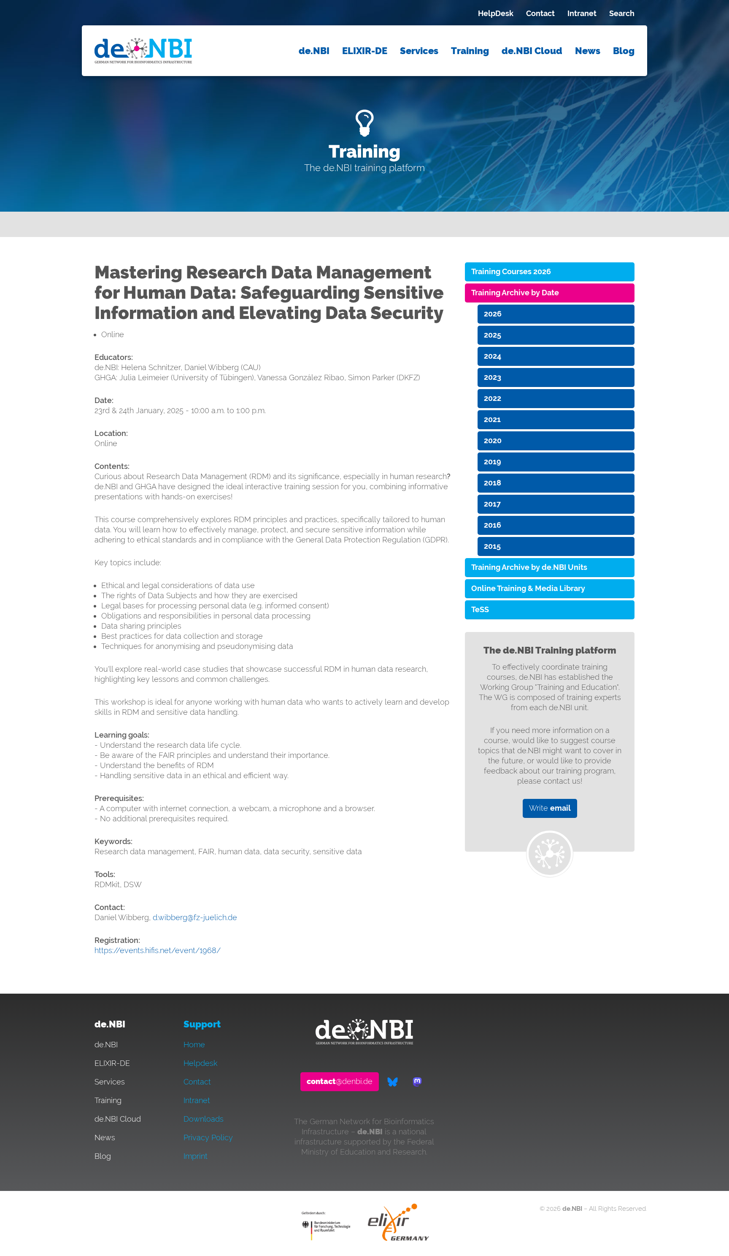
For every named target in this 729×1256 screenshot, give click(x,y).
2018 (492, 482)
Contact (540, 13)
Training (470, 50)
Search (621, 13)
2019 (492, 461)
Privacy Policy (208, 1137)
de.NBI (314, 50)
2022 (492, 398)
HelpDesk (495, 13)
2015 (492, 546)
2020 (493, 440)
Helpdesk (200, 1063)
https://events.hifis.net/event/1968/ (157, 950)
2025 (492, 334)
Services (419, 50)
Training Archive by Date (515, 292)
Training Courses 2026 (511, 271)
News (587, 50)
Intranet (582, 13)
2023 (492, 377)
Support (202, 1024)
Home (194, 1044)
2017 (492, 503)
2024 (492, 355)
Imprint (196, 1156)
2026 (493, 313)
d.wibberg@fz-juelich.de (195, 917)
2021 (492, 419)
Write (550, 808)
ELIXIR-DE (364, 50)
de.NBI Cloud (532, 50)
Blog (623, 50)
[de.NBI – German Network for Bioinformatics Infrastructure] (364, 1041)
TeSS (480, 609)
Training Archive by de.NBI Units (529, 567)
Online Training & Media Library (528, 588)
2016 (492, 524)
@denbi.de (340, 1081)
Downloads (204, 1118)
